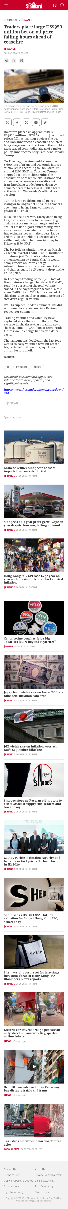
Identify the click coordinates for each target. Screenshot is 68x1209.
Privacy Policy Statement (48, 1175)
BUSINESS (10, 20)
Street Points (42, 1192)
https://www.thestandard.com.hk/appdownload (33, 391)
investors (22, 366)
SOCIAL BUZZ (12, 1149)
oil (7, 366)
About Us (40, 1169)
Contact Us (10, 1169)
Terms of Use (11, 1175)
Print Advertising (44, 1186)
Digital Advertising (13, 1192)
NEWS (8, 1041)
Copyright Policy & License (18, 1180)
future (37, 366)
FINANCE (27, 20)
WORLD (9, 646)
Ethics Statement (44, 1180)
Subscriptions (12, 1186)
